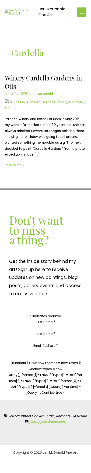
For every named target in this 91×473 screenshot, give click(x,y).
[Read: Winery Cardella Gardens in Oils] (45, 105)
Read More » (14, 164)
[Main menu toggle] (82, 12)
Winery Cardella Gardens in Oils (43, 81)
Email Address (45, 346)
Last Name (45, 334)
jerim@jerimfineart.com (47, 422)
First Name (45, 322)
